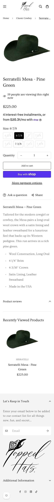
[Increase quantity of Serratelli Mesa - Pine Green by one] (47, 155)
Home (6, 18)
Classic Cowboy (24, 18)
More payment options (27, 183)
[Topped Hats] (27, 6)
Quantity (9, 155)
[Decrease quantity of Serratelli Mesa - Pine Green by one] (21, 155)
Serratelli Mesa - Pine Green (22, 367)
